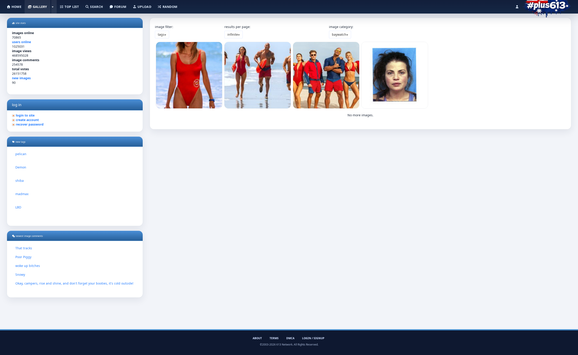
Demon (20, 167)
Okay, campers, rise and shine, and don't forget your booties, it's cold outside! (74, 283)
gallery (39, 7)
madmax (21, 194)
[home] (547, 5)
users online (21, 42)
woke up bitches (27, 266)
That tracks (23, 248)
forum (119, 7)
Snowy (20, 274)
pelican (20, 154)
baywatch (339, 34)
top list (71, 7)
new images (21, 78)
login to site (25, 115)
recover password (30, 124)
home (16, 7)
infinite (232, 34)
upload (144, 7)
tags (161, 34)
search (96, 7)
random (169, 7)
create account (27, 120)
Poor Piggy (23, 257)
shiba (19, 180)
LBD (18, 207)
